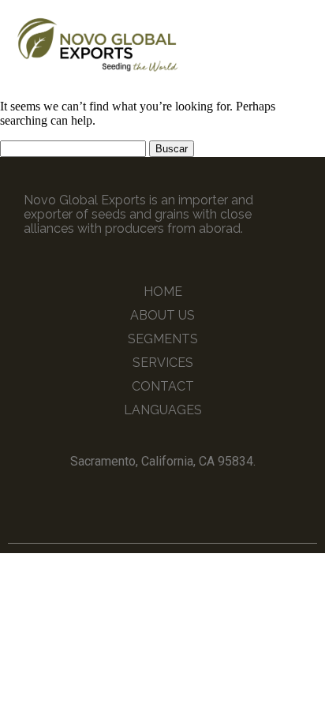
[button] (300, 44)
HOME (163, 291)
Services (163, 362)
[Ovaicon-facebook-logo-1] (148, 497)
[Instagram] (177, 497)
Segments (163, 338)
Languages (163, 409)
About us (162, 315)
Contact (163, 386)
